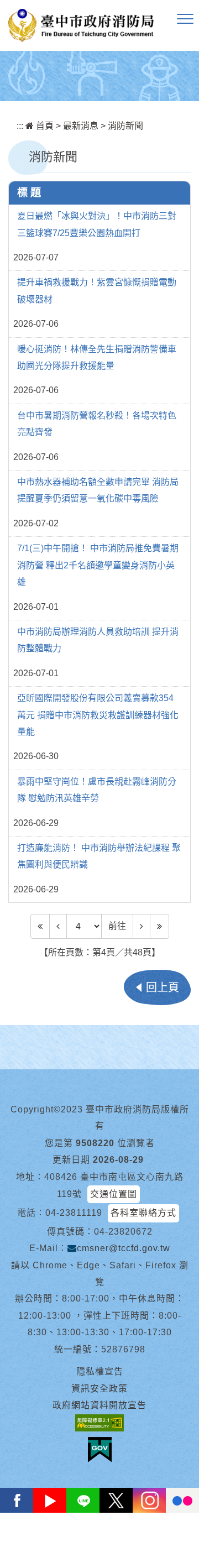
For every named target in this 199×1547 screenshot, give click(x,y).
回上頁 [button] (162, 987)
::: (20, 125)
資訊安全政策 (99, 1388)
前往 (117, 926)
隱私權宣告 (99, 1371)
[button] (185, 19)
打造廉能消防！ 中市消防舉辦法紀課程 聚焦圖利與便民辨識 (99, 856)
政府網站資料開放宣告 (99, 1405)
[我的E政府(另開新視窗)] (100, 1449)
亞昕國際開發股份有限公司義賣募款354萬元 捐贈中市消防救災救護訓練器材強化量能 (98, 714)
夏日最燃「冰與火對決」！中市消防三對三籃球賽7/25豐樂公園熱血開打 (96, 224)
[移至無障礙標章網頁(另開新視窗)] (99, 1422)
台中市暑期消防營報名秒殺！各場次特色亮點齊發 (96, 424)
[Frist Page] (40, 926)
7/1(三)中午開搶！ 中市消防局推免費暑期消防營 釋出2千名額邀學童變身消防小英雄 (98, 565)
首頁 (44, 125)
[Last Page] (159, 926)
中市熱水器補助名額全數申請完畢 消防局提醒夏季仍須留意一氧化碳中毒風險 (98, 490)
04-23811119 (73, 1212)
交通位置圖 (113, 1194)
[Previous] (58, 926)
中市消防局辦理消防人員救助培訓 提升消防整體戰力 (98, 640)
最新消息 (80, 125)
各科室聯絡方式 (143, 1212)
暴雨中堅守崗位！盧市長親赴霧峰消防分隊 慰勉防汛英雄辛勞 (96, 790)
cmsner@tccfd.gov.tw (123, 1248)
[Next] (141, 926)
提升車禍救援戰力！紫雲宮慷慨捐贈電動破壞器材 (96, 291)
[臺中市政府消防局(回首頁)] (81, 25)
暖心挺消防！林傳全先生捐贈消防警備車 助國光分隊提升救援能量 (96, 357)
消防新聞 (125, 125)
